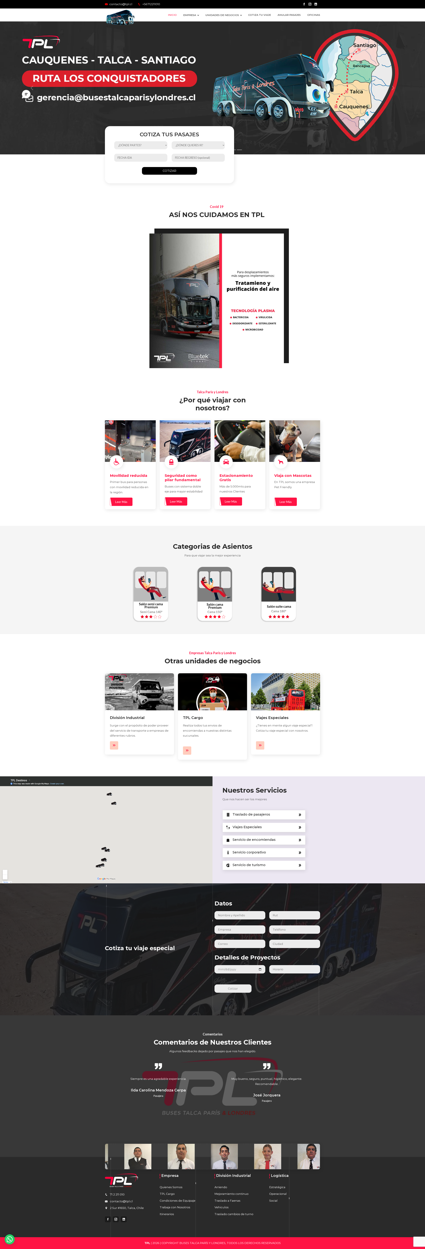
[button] (10, 1239)
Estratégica (277, 1187)
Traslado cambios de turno (233, 1214)
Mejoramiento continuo (231, 1193)
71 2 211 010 (117, 1194)
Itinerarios (167, 1214)
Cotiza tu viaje (259, 14)
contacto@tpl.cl (120, 4)
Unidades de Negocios (222, 15)
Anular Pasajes (289, 14)
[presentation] (98, 1088)
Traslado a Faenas (227, 1200)
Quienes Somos (171, 1187)
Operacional (278, 1193)
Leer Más (121, 502)
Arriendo (220, 1187)
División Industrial (127, 717)
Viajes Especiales (272, 717)
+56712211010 (151, 4)
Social (273, 1200)
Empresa (189, 15)
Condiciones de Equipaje (177, 1200)
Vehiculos (221, 1207)
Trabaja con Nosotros (175, 1207)
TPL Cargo (193, 717)
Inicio (172, 14)
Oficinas (313, 14)
